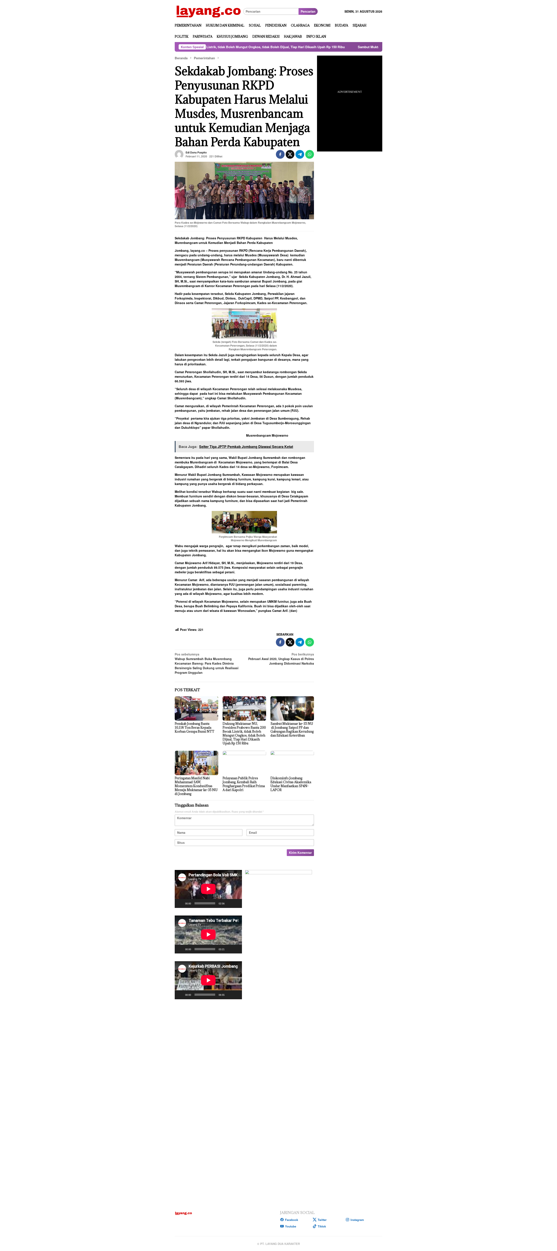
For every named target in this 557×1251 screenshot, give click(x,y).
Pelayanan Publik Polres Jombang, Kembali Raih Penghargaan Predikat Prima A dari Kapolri (244, 784)
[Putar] (180, 903)
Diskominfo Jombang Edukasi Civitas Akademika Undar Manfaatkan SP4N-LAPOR (290, 784)
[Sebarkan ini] (280, 154)
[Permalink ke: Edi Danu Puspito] (179, 154)
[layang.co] (209, 11)
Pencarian (308, 11)
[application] (208, 889)
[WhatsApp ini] (309, 154)
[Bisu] (229, 903)
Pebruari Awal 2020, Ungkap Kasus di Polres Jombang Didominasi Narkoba (281, 658)
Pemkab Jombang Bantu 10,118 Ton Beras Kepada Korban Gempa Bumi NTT (194, 728)
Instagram (357, 1220)
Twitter (322, 1220)
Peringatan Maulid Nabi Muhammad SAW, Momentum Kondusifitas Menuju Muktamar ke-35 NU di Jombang (196, 786)
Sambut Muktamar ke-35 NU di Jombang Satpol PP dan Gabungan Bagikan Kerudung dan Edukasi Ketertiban (366, 47)
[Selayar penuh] (236, 903)
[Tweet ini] (290, 154)
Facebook (291, 1220)
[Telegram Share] (299, 154)
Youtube (290, 1226)
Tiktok (322, 1226)
